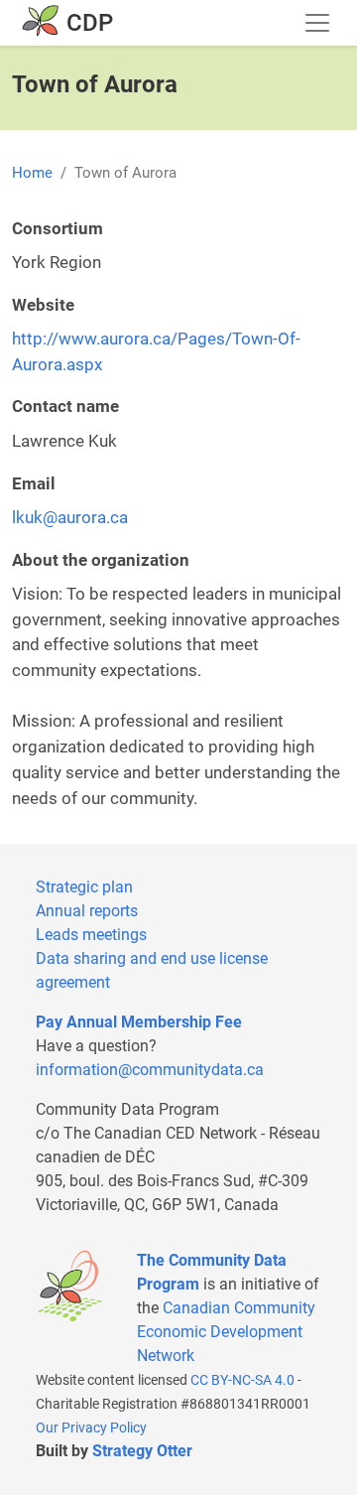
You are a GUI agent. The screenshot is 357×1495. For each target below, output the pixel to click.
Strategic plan (84, 887)
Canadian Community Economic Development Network (226, 1331)
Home (32, 173)
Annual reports (87, 910)
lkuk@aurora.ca (70, 517)
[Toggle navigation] (317, 23)
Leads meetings (91, 934)
